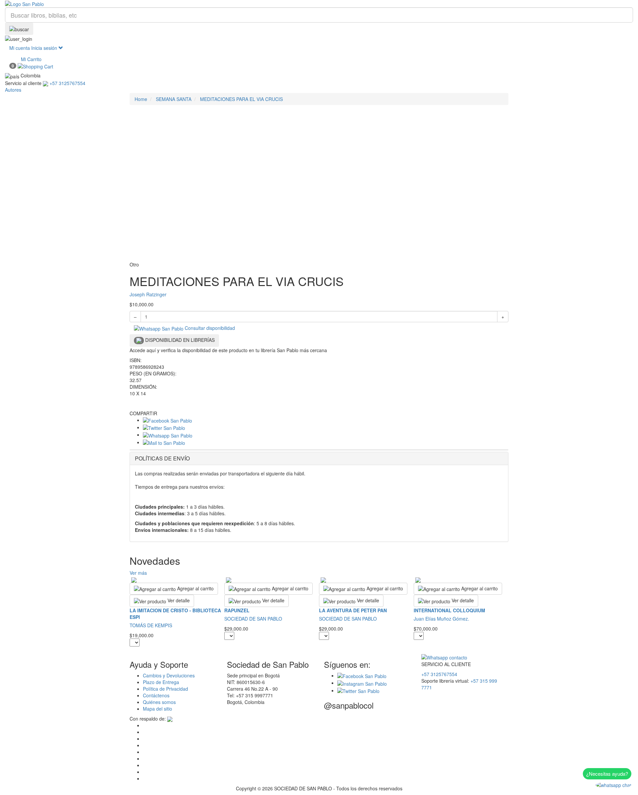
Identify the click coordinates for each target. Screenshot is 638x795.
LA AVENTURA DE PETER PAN (353, 610)
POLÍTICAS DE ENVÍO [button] (162, 458)
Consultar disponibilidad (209, 328)
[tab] (319, 458)
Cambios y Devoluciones (169, 675)
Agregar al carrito (195, 588)
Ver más (138, 572)
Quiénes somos (159, 702)
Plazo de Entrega (161, 682)
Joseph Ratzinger (148, 294)
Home (141, 99)
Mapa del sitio (157, 708)
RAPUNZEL (237, 610)
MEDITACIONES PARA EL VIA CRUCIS (241, 99)
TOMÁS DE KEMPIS (151, 625)
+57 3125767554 (439, 674)
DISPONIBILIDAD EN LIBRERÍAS (179, 340)
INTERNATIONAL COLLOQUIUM (449, 610)
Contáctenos (156, 695)
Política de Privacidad (165, 688)
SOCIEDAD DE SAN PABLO (253, 618)
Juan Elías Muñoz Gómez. (441, 618)
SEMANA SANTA (173, 99)
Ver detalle (178, 600)
